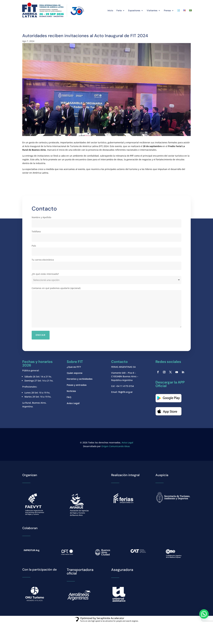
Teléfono (36, 231)
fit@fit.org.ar (125, 392)
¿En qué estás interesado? (45, 273)
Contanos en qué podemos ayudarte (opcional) (56, 288)
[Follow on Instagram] (164, 372)
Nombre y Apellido (41, 217)
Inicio (110, 10)
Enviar (41, 335)
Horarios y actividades (79, 379)
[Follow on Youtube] (176, 372)
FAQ (69, 397)
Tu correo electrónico (43, 259)
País (34, 245)
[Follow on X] (170, 372)
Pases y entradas (77, 385)
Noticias (71, 391)
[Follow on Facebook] (157, 372)
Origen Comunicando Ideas (115, 446)
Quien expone (74, 373)
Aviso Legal (73, 403)
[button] (204, 614)
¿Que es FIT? (74, 366)
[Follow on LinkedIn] (182, 372)
